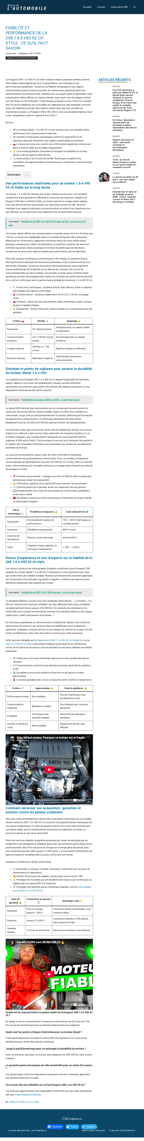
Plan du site (117, 1131)
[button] (134, 7)
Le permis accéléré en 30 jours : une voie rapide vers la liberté (125, 179)
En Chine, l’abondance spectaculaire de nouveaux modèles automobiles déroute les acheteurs (125, 125)
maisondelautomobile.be (28, 1094)
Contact (130, 1131)
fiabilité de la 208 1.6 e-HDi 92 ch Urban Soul (60, 640)
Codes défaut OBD (119, 7)
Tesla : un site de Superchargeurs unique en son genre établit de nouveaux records (124, 163)
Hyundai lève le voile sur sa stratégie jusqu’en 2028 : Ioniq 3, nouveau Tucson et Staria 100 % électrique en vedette (125, 197)
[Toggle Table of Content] (25, 175)
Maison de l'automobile (32, 1131)
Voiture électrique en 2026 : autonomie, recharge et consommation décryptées (123, 145)
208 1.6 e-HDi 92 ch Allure (19, 643)
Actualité (87, 7)
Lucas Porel (11, 53)
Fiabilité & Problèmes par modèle (21, 58)
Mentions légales (93, 1131)
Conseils (101, 7)
